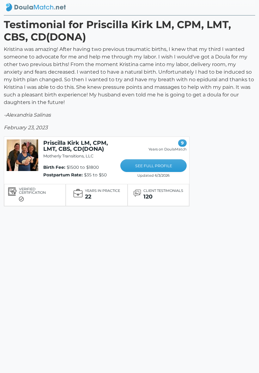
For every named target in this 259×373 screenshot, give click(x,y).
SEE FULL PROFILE (153, 165)
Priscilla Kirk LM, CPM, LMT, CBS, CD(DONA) (75, 145)
